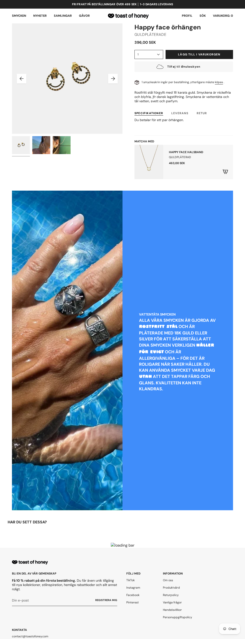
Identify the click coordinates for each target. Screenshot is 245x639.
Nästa (113, 78)
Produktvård (171, 588)
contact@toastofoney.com (30, 636)
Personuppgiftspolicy (177, 617)
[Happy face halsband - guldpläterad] (148, 162)
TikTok (130, 580)
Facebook (132, 595)
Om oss (168, 580)
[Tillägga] (225, 171)
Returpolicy (171, 595)
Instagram (133, 588)
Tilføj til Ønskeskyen (183, 67)
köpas (219, 82)
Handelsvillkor (172, 610)
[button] (19, 16)
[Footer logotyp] (30, 562)
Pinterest (132, 602)
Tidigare (21, 78)
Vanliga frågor (172, 602)
